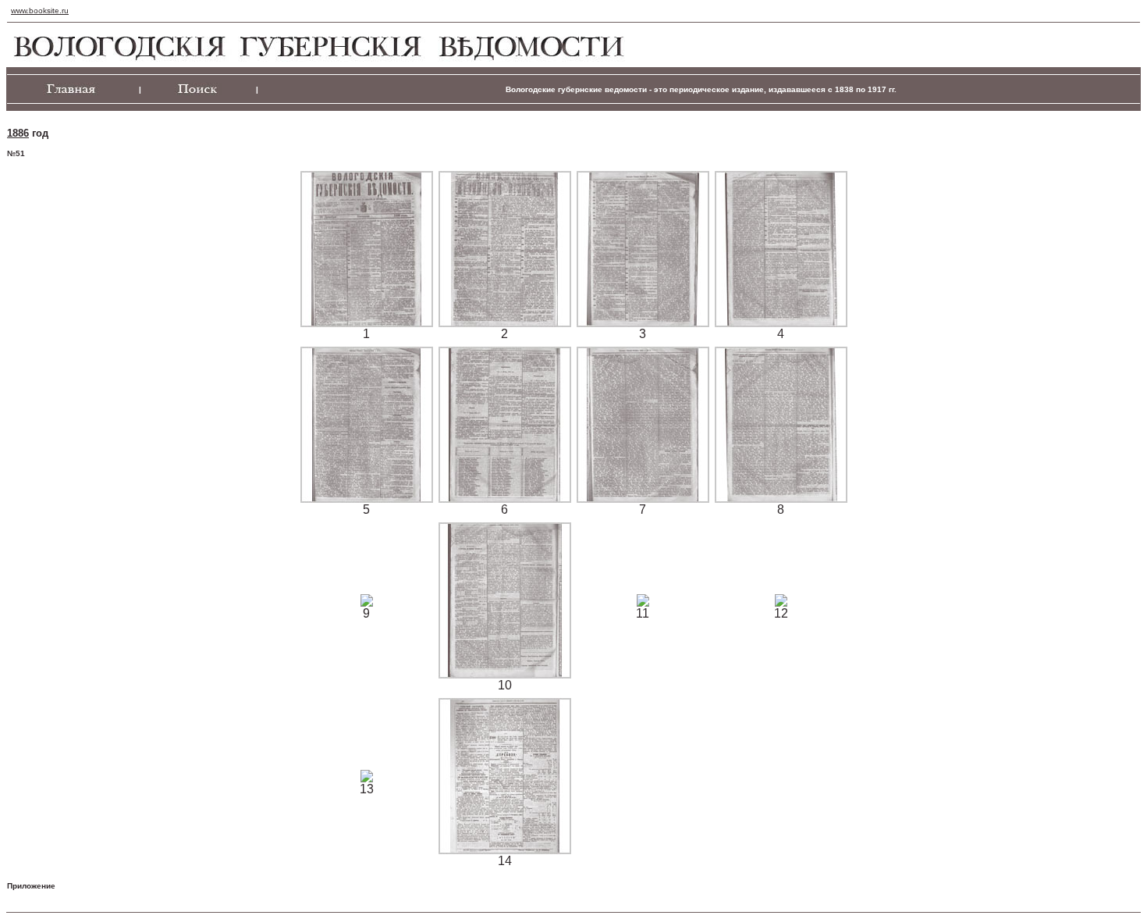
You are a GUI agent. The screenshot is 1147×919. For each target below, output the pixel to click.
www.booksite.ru (40, 10)
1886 (18, 133)
